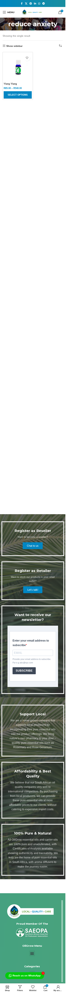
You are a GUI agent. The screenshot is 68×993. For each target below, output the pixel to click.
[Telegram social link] (43, 3)
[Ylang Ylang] (18, 67)
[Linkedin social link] (35, 3)
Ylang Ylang (10, 84)
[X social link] (26, 3)
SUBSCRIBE (24, 670)
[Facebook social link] (22, 3)
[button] (32, 953)
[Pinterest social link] (30, 3)
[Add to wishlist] (27, 58)
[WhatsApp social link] (39, 3)
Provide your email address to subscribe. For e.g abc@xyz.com (32, 661)
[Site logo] (33, 12)
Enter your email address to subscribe (31, 643)
